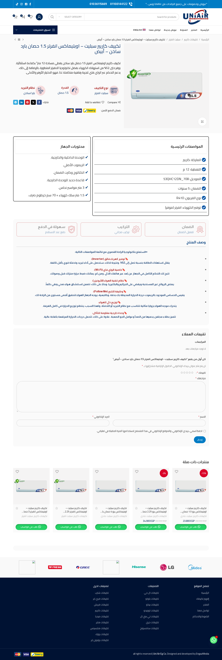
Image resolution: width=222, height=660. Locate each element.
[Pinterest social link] (27, 102)
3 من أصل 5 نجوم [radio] (187, 372)
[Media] (195, 567)
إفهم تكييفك (202, 598)
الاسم (202, 417)
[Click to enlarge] (202, 121)
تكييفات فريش (101, 604)
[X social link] (26, 4)
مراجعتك (200, 378)
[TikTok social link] (17, 4)
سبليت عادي (186, 516)
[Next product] (15, 40)
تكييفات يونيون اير (100, 640)
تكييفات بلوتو (152, 598)
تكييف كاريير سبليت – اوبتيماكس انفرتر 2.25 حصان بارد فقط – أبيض (75, 511)
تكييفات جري (152, 622)
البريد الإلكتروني (100, 417)
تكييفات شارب (102, 593)
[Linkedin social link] (21, 102)
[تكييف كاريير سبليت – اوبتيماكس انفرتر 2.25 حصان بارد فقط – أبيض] (71, 486)
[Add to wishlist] (176, 471)
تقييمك (201, 372)
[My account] (39, 17)
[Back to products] (19, 40)
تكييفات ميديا (102, 616)
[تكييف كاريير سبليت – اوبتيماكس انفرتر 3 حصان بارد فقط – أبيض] (31, 486)
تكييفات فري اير (101, 598)
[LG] (167, 567)
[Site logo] (195, 16)
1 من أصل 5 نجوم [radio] (192, 372)
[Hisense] (139, 567)
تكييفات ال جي (151, 593)
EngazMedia (202, 653)
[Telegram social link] (15, 102)
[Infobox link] (121, 4)
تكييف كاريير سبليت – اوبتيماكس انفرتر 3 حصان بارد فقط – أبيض (34, 511)
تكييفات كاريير (191, 40)
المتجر (206, 604)
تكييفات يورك (102, 634)
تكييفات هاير (102, 622)
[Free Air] (27, 567)
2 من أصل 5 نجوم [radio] (189, 372)
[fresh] (55, 567)
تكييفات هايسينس (99, 628)
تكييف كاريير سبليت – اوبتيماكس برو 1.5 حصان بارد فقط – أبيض (194, 511)
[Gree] (83, 567)
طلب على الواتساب (188, 527)
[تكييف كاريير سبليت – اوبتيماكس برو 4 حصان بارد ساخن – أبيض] (111, 486)
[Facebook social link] (30, 4)
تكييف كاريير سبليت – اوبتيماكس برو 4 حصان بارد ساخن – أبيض (113, 511)
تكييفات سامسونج (149, 628)
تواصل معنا (203, 610)
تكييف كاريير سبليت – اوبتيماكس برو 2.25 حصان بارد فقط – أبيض (154, 511)
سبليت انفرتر (174, 40)
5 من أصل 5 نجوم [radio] (181, 372)
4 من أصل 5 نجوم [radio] (184, 372)
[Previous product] (23, 40)
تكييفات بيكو (152, 604)
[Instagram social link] (21, 4)
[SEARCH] (52, 17)
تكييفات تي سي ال (149, 616)
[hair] (111, 567)
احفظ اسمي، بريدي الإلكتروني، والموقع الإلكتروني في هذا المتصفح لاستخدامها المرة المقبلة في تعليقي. (149, 431)
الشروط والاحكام (201, 616)
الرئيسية (205, 40)
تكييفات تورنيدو (151, 610)
